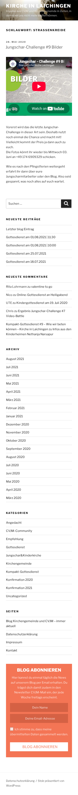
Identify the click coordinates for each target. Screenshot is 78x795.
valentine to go (41, 286)
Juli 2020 (12, 465)
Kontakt (11, 650)
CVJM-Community (19, 531)
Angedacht (14, 522)
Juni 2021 (12, 375)
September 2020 (18, 449)
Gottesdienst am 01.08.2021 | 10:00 (31, 245)
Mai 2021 (12, 383)
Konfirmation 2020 (19, 580)
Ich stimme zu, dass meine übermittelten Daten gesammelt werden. (39, 732)
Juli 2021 (12, 367)
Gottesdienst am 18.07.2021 (26, 262)
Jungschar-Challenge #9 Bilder (34, 47)
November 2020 (17, 432)
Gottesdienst (15, 547)
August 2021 (15, 359)
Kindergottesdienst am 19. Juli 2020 (41, 303)
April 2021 (13, 392)
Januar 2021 (14, 416)
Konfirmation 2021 (19, 588)
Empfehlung (14, 539)
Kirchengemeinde (19, 563)
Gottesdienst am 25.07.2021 (26, 253)
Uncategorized (16, 596)
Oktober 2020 (16, 440)
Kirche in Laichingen (38, 6)
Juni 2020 (13, 473)
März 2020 (13, 498)
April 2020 (13, 490)
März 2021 (13, 400)
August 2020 (15, 457)
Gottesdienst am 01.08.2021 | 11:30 (30, 237)
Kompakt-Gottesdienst (22, 572)
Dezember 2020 (17, 424)
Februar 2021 (15, 408)
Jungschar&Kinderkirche (23, 555)
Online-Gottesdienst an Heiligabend (42, 295)
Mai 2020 (12, 481)
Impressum (14, 642)
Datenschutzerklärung (22, 634)
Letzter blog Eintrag (20, 229)
